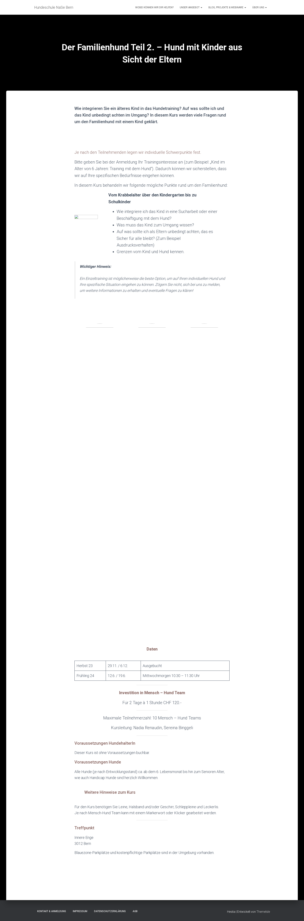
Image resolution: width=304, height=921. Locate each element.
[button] (201, 7)
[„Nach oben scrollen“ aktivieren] (296, 913)
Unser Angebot (190, 7)
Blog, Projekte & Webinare (226, 7)
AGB (135, 911)
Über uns (258, 7)
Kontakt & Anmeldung (51, 911)
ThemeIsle (263, 911)
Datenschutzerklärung (110, 911)
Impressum (80, 911)
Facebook (151, 911)
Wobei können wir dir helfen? (154, 7)
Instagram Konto (144, 911)
